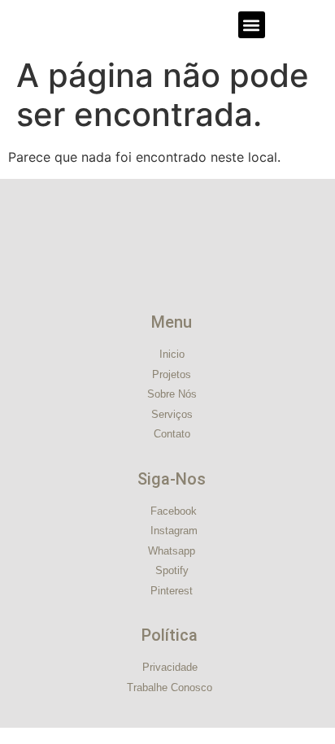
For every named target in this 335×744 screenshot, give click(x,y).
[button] (251, 24)
